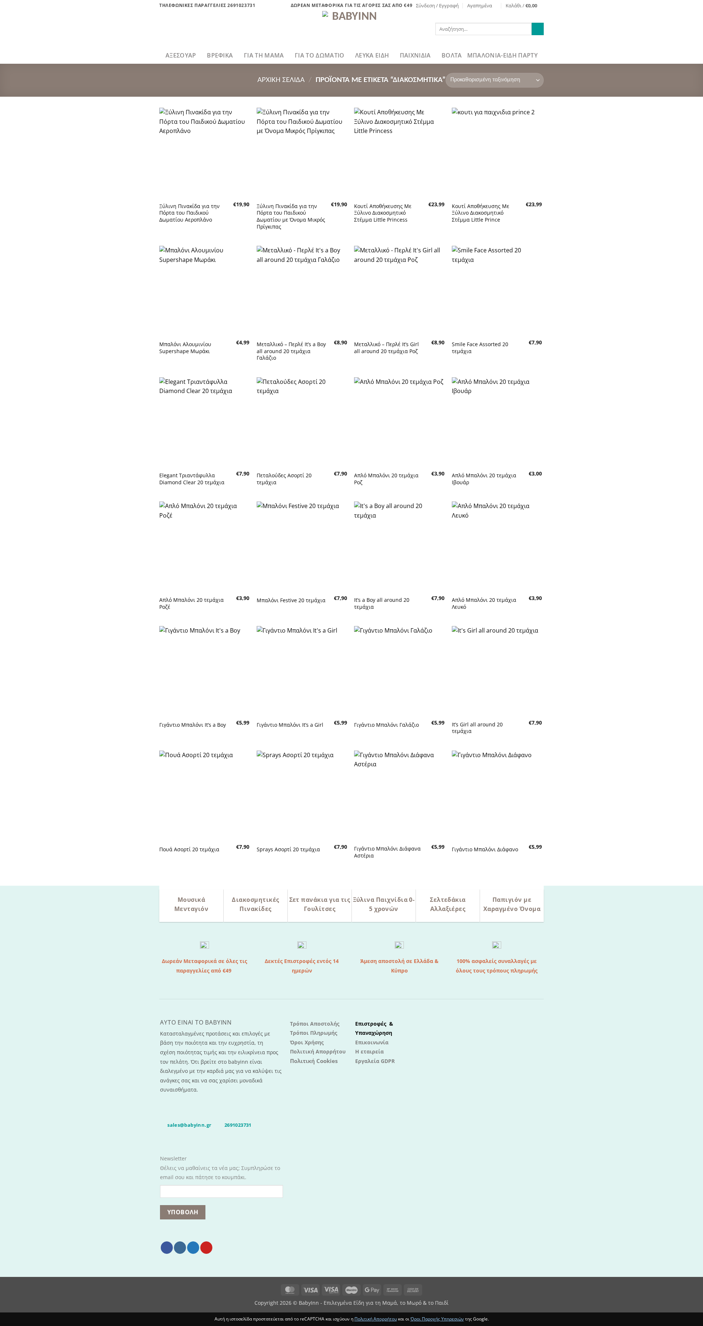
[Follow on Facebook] (167, 1247)
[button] (437, 5)
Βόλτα (452, 55)
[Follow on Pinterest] (206, 1247)
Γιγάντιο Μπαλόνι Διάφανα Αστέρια (387, 852)
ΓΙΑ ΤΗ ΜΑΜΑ (264, 55)
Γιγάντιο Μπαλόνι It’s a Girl (290, 725)
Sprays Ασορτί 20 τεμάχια (288, 849)
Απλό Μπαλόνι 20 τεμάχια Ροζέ (191, 603)
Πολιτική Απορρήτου (318, 1051)
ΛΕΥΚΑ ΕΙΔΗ (372, 55)
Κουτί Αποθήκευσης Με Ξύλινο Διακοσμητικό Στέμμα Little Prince (480, 213)
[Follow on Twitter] (193, 1247)
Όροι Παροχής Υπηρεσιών (437, 1319)
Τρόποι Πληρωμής (313, 1032)
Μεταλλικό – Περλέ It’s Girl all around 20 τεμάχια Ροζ (386, 348)
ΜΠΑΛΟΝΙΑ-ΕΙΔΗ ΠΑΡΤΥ (502, 55)
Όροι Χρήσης (307, 1042)
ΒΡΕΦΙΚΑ (220, 55)
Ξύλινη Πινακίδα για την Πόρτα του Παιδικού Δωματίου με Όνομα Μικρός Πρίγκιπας (291, 216)
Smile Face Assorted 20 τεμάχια (480, 348)
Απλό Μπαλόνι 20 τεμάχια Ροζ (386, 479)
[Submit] (538, 29)
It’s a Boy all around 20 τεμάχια (381, 603)
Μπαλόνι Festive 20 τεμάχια (291, 600)
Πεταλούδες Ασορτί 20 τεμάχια (284, 479)
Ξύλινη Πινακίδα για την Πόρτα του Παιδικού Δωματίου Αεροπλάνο (189, 213)
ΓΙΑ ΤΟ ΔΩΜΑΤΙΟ (319, 55)
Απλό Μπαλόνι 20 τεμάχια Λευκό (484, 603)
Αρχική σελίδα (281, 80)
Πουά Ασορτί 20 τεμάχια (189, 849)
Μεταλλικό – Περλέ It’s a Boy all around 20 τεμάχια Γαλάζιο (291, 351)
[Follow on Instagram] (180, 1247)
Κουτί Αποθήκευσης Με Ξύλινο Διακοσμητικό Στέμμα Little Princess (383, 213)
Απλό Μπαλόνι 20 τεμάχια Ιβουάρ (484, 479)
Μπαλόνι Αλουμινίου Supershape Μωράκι (185, 348)
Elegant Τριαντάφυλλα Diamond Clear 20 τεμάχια (191, 479)
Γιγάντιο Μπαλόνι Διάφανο (485, 849)
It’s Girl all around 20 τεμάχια (477, 728)
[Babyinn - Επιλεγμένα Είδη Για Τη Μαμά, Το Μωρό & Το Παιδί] (351, 29)
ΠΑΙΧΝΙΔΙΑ (415, 55)
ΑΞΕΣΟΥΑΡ (180, 55)
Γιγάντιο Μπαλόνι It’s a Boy (192, 725)
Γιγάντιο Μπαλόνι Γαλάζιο (386, 725)
